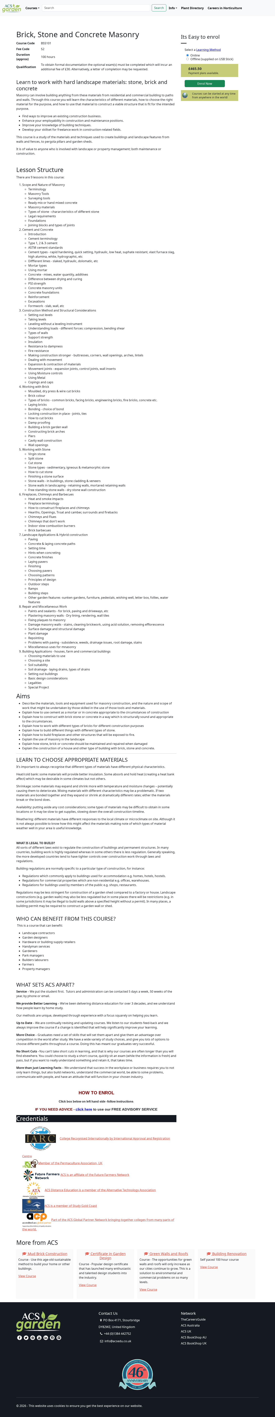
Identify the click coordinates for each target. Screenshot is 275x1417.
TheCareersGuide (193, 1319)
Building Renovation (229, 1253)
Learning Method (208, 50)
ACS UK (186, 1331)
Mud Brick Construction (47, 1253)
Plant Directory (192, 8)
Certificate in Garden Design (108, 1256)
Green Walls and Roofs (168, 1253)
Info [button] (172, 8)
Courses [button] (31, 8)
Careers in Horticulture (225, 8)
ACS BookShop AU (194, 1337)
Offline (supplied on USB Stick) (211, 59)
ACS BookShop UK (194, 1343)
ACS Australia (190, 1325)
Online (195, 55)
